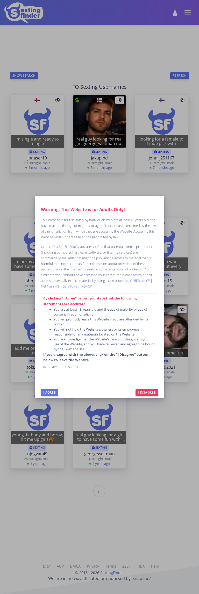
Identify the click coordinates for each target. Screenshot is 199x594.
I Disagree (147, 392)
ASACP (87, 286)
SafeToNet (71, 286)
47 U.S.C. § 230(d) (64, 246)
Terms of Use (120, 339)
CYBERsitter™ (140, 280)
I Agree (49, 392)
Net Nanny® (50, 286)
